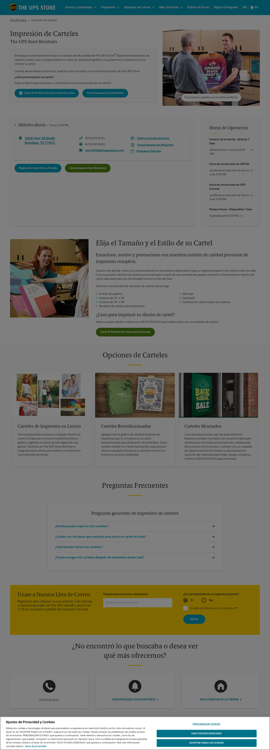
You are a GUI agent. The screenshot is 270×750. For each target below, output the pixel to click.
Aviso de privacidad (35, 746)
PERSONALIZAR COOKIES (206, 724)
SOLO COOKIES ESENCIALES (206, 733)
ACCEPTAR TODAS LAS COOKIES (206, 743)
